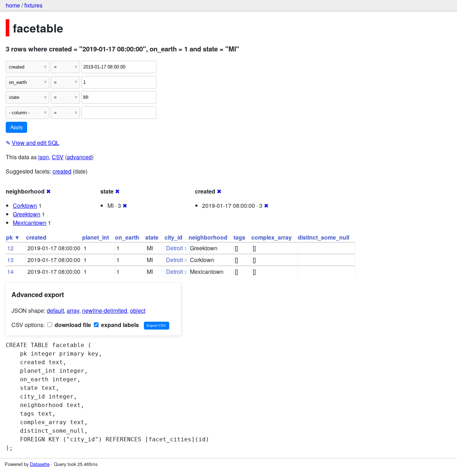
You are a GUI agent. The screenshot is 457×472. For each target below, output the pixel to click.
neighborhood (208, 237)
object (137, 310)
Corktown (25, 205)
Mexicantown (29, 223)
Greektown (26, 214)
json (43, 157)
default (55, 310)
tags (239, 237)
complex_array (271, 237)
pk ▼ (13, 237)
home (13, 5)
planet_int (95, 237)
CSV (58, 157)
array (73, 310)
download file (72, 325)
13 (10, 260)
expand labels (119, 325)
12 (10, 248)
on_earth (127, 237)
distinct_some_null (323, 237)
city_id (173, 237)
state (152, 237)
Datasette (40, 464)
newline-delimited (104, 310)
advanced (79, 157)
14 (10, 271)
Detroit (174, 248)
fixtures (33, 5)
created (61, 171)
